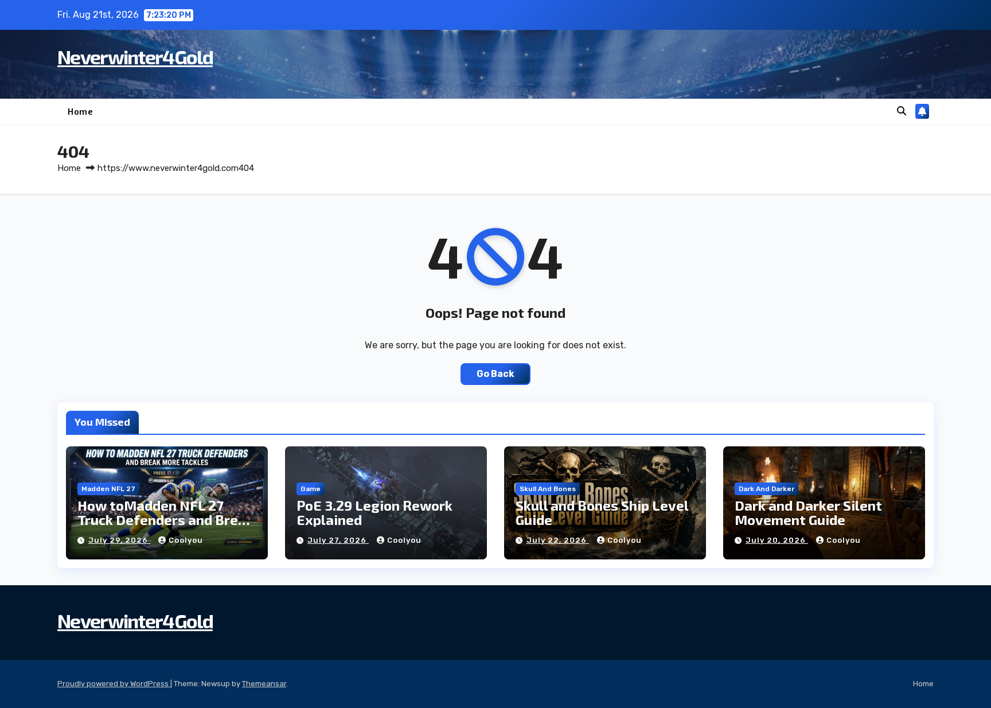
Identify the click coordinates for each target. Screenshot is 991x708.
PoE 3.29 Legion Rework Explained (374, 512)
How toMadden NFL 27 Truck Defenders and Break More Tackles (165, 519)
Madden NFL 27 (108, 489)
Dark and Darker (766, 489)
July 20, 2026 (777, 540)
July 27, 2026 (338, 540)
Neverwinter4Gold (135, 56)
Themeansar (264, 683)
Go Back (495, 373)
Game (311, 489)
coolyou (186, 540)
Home (80, 111)
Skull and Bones (548, 489)
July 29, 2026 (119, 540)
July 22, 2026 (557, 540)
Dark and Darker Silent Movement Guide (808, 512)
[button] (901, 111)
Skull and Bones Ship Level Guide (602, 512)
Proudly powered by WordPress (113, 683)
